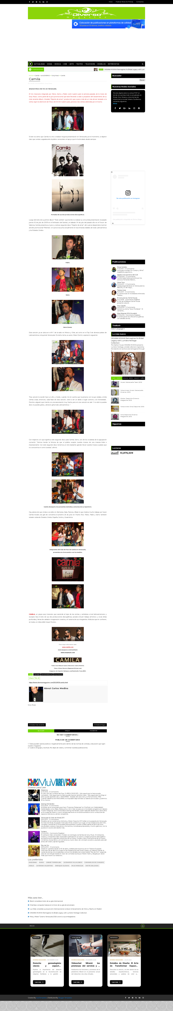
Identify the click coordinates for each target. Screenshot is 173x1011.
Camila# (37, 674)
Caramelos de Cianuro (94, 862)
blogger (41, 731)
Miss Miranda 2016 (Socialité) (127, 313)
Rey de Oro (45, 845)
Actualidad (39, 64)
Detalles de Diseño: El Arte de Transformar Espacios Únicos (124, 966)
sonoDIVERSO (45, 75)
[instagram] (46, 2)
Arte (71, 64)
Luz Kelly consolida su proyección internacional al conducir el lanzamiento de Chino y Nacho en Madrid (65, 909)
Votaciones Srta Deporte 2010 (132, 406)
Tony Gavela (121, 306)
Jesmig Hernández (47, 804)
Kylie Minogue (77, 865)
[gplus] (125, 108)
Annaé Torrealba (53, 862)
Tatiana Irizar (121, 290)
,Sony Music (48, 83)
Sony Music (55, 75)
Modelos (101, 64)
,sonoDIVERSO (39, 83)
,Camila (32, 83)
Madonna (44, 790)
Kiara (41, 862)
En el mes (128, 378)
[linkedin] (129, 108)
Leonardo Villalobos (73, 862)
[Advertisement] (86, 43)
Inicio (111, 2)
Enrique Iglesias (62, 865)
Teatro (79, 64)
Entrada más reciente (36, 725)
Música (58, 64)
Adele (31, 865)
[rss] (39, 2)
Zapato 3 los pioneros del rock (127, 275)
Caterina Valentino (44, 865)
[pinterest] (36, 2)
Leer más (38, 982)
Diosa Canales (122, 267)
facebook (93, 731)
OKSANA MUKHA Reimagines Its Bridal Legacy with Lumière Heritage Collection (101, 69)
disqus (67, 731)
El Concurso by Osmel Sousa (127, 298)
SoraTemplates (41, 998)
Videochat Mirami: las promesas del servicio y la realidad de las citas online (85, 966)
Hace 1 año (139, 378)
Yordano (44, 831)
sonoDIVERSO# (47, 674)
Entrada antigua (99, 725)
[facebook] (29, 2)
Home (31, 75)
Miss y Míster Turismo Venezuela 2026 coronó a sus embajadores (52, 917)
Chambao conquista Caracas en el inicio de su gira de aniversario (52, 905)
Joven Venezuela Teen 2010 (131, 382)
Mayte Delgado (92, 865)
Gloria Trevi (121, 282)
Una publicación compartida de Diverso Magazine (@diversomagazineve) (136, 219)
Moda (49, 64)
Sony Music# (58, 674)
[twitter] (32, 2)
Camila (37, 75)
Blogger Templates (65, 998)
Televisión (90, 64)
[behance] (43, 2)
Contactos (139, 2)
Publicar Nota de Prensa (124, 2)
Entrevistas (113, 64)
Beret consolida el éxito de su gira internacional (46, 901)
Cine (65, 64)
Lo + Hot (117, 378)
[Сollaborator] (108, 24)
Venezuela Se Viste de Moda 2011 (52, 818)
